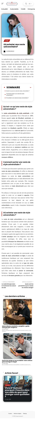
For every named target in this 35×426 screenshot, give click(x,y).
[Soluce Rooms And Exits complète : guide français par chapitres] (17, 312)
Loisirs (8, 385)
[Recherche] (26, 3)
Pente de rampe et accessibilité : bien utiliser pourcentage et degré (17, 361)
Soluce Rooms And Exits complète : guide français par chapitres (15, 326)
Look (6, 40)
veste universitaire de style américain (16, 113)
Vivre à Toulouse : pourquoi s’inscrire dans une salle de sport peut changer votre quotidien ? (17, 392)
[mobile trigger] (3, 3)
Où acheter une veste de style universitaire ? (17, 98)
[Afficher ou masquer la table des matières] (25, 87)
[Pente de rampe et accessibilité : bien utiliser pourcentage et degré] (17, 346)
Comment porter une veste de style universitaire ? (15, 94)
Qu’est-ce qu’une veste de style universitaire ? (17, 91)
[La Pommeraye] (11, 3)
